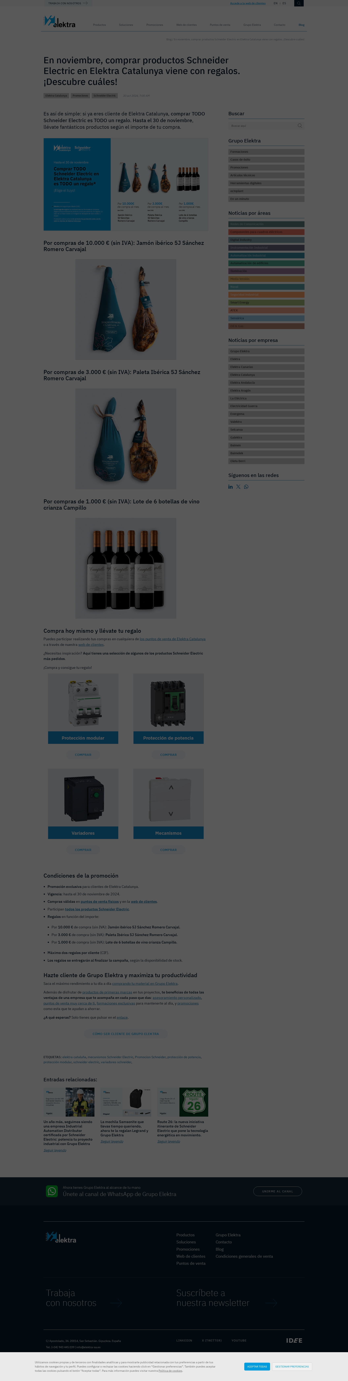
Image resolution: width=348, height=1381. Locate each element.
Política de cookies (170, 1371)
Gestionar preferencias (292, 1366)
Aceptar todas (257, 1366)
